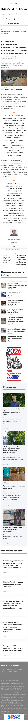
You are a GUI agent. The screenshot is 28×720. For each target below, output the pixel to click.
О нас (2, 669)
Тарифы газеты (5, 674)
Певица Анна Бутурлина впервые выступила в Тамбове (13, 584)
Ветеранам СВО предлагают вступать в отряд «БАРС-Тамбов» (13, 648)
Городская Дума (11, 19)
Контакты (9, 669)
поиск (15, 3)
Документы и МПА (14, 23)
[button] (14, 77)
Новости (8, 249)
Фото (20, 19)
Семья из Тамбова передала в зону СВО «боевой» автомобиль (13, 529)
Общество (13, 249)
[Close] (23, 714)
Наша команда (17, 669)
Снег (18, 249)
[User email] (14, 246)
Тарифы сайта (13, 671)
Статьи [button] (18, 14)
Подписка (4, 671)
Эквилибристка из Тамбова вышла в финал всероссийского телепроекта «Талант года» (13, 626)
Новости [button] (11, 14)
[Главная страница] (14, 8)
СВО (24, 14)
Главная (4, 14)
